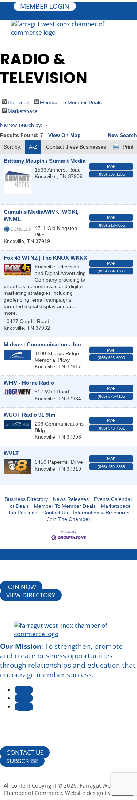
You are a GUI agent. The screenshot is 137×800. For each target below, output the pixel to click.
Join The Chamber (68, 519)
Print (128, 147)
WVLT (11, 453)
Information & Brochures (101, 512)
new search (122, 135)
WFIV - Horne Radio (29, 383)
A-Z (33, 147)
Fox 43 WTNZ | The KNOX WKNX (45, 258)
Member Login (44, 6)
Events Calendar (113, 499)
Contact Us (55, 512)
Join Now (21, 587)
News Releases (71, 499)
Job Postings (22, 512)
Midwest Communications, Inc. (43, 344)
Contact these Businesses (76, 147)
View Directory (31, 595)
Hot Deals (19, 101)
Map (111, 166)
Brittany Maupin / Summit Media (44, 161)
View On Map (64, 135)
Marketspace (23, 110)
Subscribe (22, 761)
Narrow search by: (21, 125)
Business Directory (26, 499)
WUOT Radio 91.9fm (29, 415)
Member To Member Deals (71, 101)
